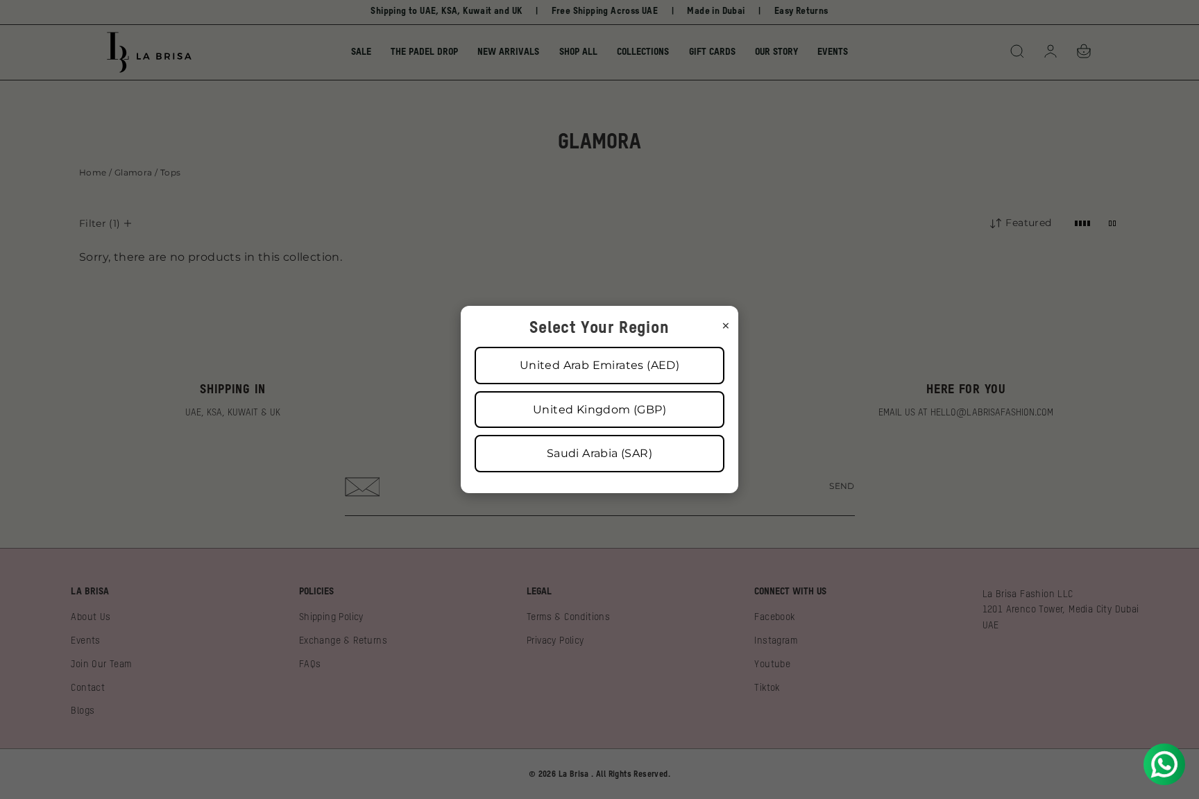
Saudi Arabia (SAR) (599, 453)
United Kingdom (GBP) (599, 409)
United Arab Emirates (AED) (599, 365)
